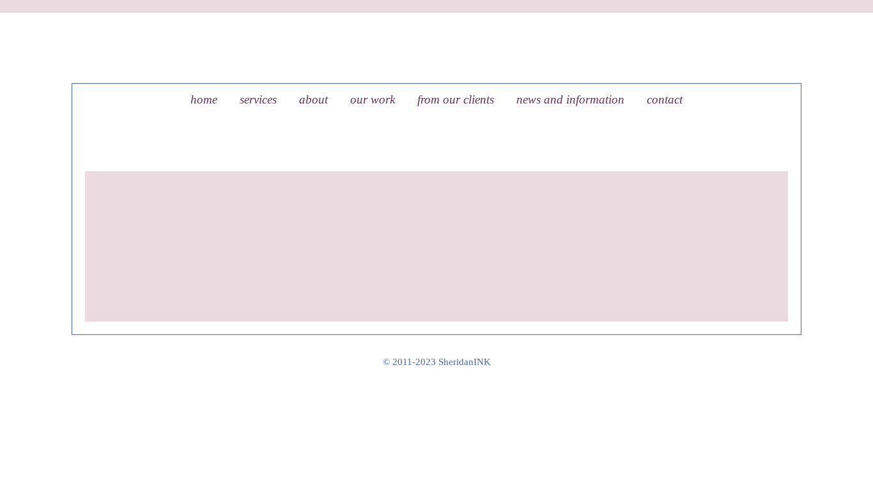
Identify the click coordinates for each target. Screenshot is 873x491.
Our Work (372, 99)
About (313, 99)
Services (258, 99)
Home (203, 99)
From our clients (455, 99)
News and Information (570, 99)
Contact (665, 99)
